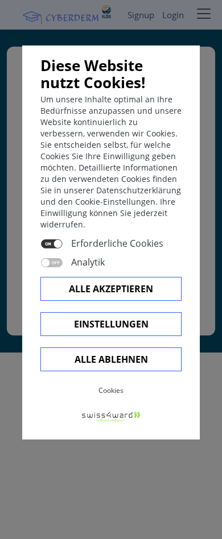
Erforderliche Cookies (117, 243)
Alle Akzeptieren (111, 289)
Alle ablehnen (111, 359)
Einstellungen (111, 324)
